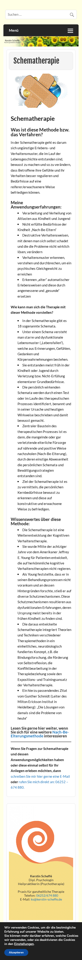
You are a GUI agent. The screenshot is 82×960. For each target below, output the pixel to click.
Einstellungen (24, 944)
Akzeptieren (16, 952)
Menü (13, 30)
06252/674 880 (47, 895)
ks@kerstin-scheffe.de (46, 899)
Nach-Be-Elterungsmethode (40, 734)
